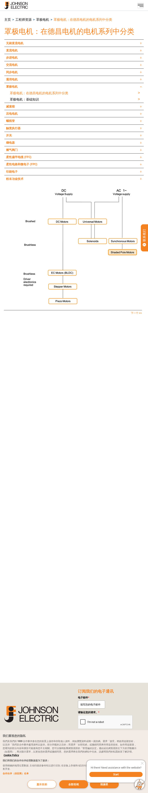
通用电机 (12, 79)
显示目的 (42, 784)
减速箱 (10, 106)
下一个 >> (136, 313)
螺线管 (10, 121)
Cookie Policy (11, 755)
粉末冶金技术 (14, 179)
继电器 (10, 142)
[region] (74, 761)
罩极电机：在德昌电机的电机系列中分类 (83, 19)
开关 (9, 135)
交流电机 (12, 64)
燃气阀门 (12, 150)
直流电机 (12, 50)
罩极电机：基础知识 (24, 99)
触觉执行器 (13, 128)
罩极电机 (42, 19)
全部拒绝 (73, 784)
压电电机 (12, 113)
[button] (7, 19)
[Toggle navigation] (141, 5)
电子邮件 (83, 697)
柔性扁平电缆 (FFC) (18, 157)
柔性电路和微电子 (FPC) (21, 164)
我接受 (104, 784)
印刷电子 (12, 171)
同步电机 (12, 72)
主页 (7, 19)
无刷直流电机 (14, 43)
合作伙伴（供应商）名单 (16, 773)
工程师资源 (23, 19)
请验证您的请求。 (88, 712)
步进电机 (12, 57)
